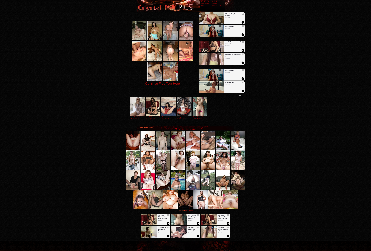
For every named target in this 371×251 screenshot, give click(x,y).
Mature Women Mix (205, 7)
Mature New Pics (205, 3)
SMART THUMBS (189, 210)
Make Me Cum (229, 26)
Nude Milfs (214, 3)
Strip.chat (227, 17)
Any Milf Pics (215, 1)
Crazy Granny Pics (205, 1)
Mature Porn (204, 5)
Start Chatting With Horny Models (233, 14)
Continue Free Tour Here (162, 83)
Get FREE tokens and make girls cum (233, 42)
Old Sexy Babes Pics (217, 7)
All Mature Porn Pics (217, 5)
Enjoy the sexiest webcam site (233, 55)
